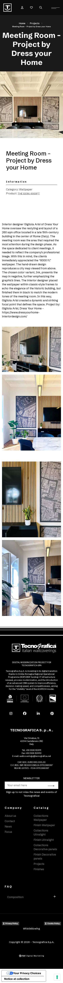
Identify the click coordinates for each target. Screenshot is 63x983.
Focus (8, 831)
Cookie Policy (53, 923)
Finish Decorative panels (45, 856)
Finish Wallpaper (44, 825)
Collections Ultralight (41, 832)
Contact (10, 821)
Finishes (39, 869)
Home (22, 23)
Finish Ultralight (44, 839)
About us (10, 815)
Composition (15, 897)
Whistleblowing (31, 928)
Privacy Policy (11, 923)
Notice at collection (16, 978)
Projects (34, 23)
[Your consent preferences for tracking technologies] (57, 977)
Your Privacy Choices (27, 973)
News (8, 826)
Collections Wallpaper (41, 817)
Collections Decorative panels (45, 847)
